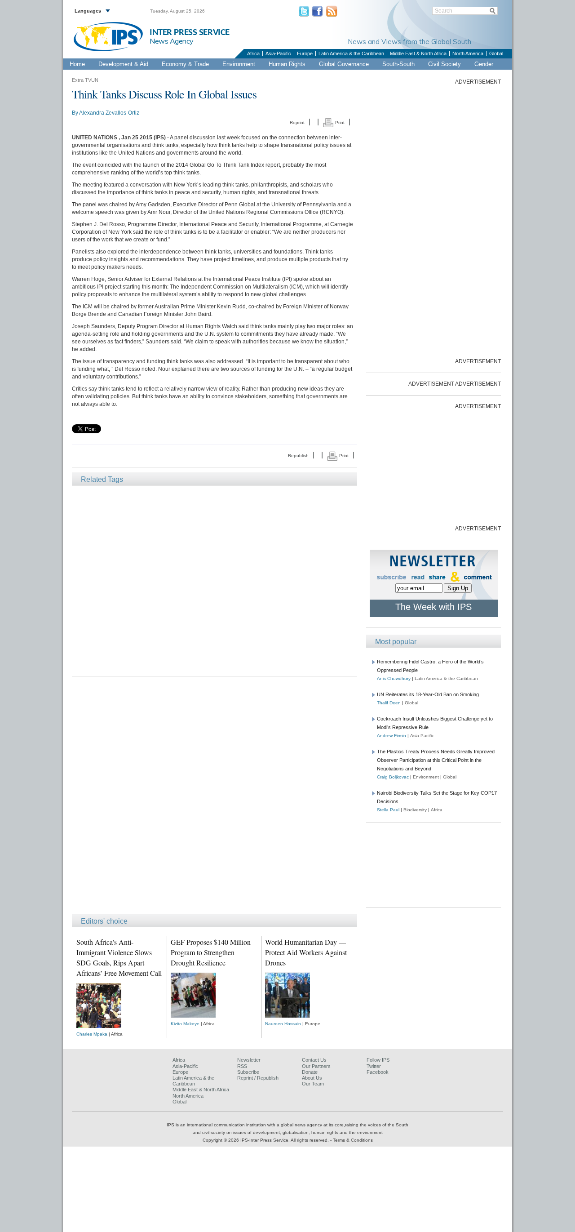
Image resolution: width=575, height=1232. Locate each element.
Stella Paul (388, 809)
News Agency (172, 40)
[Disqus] (214, 799)
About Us (312, 1078)
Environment (238, 64)
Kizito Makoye (185, 1023)
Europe (305, 53)
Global (496, 53)
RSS (242, 1066)
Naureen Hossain (283, 1023)
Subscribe (248, 1072)
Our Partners (316, 1066)
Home (77, 64)
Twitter (374, 1066)
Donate (310, 1072)
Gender (483, 64)
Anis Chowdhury (394, 678)
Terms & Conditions (353, 1140)
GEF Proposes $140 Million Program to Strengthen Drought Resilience (211, 952)
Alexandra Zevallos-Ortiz (109, 113)
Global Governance (344, 64)
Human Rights (287, 64)
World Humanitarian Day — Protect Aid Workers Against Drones (306, 952)
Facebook (378, 1072)
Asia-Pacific (278, 53)
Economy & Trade (185, 64)
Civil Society (444, 64)
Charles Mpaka (91, 1034)
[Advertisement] (214, 580)
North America (467, 53)
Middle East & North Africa (418, 53)
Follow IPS (378, 1060)
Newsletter (249, 1060)
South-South (398, 64)
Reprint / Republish (258, 1078)
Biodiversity (415, 809)
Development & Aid (123, 64)
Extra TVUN (85, 80)
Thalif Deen (389, 702)
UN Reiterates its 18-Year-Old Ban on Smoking (428, 694)
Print (339, 122)
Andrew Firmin (391, 735)
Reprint (297, 122)
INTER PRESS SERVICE (190, 32)
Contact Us (314, 1060)
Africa (253, 53)
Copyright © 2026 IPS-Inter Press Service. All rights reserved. (266, 1140)
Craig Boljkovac (393, 776)
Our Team (313, 1083)
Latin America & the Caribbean (351, 53)
